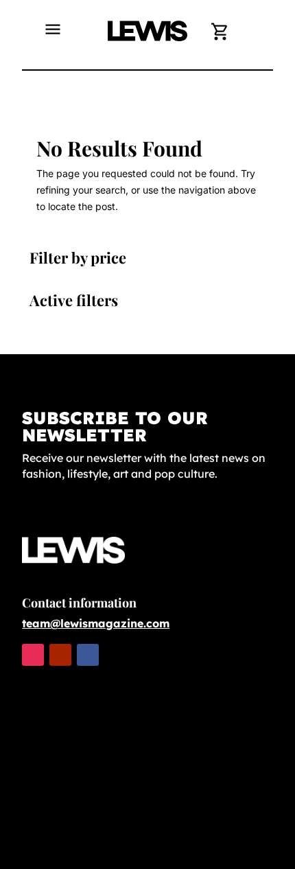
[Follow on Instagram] (33, 655)
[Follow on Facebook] (88, 655)
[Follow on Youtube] (60, 655)
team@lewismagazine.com (95, 623)
